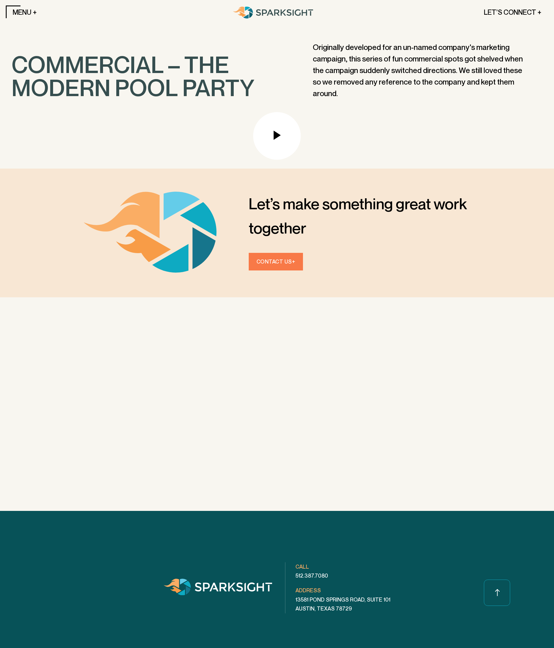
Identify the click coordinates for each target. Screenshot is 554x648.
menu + (25, 12)
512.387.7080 (311, 575)
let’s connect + (512, 12)
